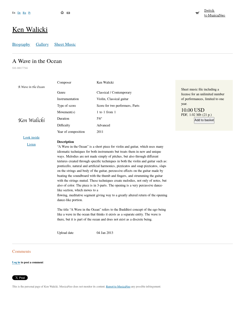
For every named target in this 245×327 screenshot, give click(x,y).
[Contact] (68, 13)
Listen (31, 144)
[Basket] (197, 10)
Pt (29, 12)
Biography (21, 44)
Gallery (42, 44)
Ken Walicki (30, 29)
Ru (24, 12)
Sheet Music (65, 44)
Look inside (31, 137)
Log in (16, 262)
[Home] (62, 12)
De (19, 12)
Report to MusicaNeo (118, 286)
